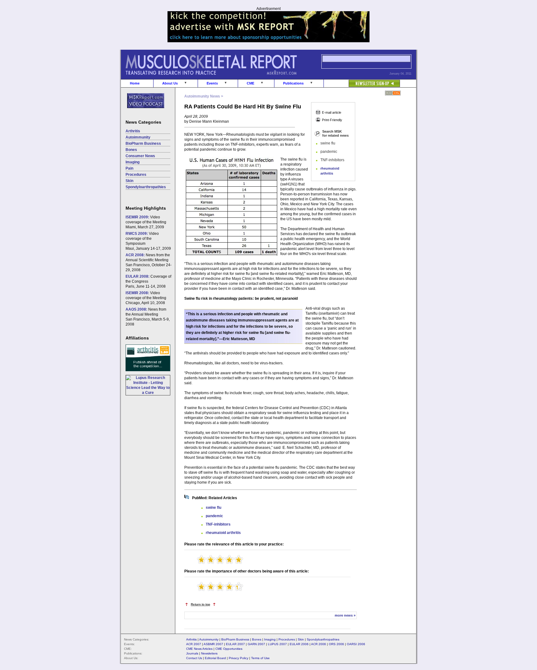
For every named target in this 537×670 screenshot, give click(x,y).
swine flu (213, 507)
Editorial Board (215, 658)
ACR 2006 (318, 644)
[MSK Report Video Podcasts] (142, 111)
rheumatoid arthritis (223, 533)
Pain (129, 168)
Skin (129, 181)
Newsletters (209, 653)
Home (135, 83)
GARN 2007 (256, 644)
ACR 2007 (193, 644)
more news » (345, 615)
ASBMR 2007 (213, 644)
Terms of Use (260, 658)
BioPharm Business (143, 143)
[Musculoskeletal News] (219, 78)
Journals (192, 653)
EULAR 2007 (235, 644)
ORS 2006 (336, 644)
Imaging (133, 162)
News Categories (143, 122)
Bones (131, 150)
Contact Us (194, 658)
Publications (293, 83)
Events (212, 83)
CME (250, 83)
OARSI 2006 (356, 644)
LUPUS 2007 (277, 644)
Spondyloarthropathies (146, 187)
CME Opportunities (228, 648)
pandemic (214, 516)
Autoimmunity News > (203, 96)
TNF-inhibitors (218, 524)
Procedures (136, 174)
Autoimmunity (138, 137)
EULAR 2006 (299, 644)
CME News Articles (199, 648)
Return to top (200, 604)
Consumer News (140, 156)
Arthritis (133, 131)
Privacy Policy (238, 658)
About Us (170, 83)
